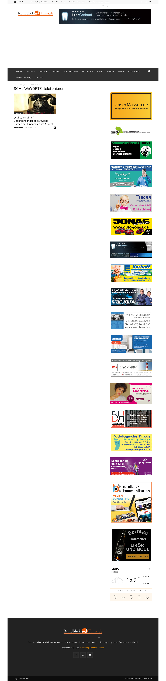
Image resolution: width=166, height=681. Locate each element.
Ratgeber (100, 71)
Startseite (19, 71)
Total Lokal (29, 71)
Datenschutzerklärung (95, 2)
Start (15, 85)
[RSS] (146, 2)
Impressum (81, 2)
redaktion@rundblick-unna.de (92, 647)
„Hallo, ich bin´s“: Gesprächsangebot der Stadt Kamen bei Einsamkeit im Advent (33, 121)
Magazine (121, 71)
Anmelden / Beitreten (59, 2)
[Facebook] (142, 2)
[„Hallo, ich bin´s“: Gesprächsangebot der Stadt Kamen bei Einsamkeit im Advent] (35, 104)
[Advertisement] (83, 49)
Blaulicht (42, 71)
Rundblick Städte (134, 71)
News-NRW (110, 71)
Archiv (107, 2)
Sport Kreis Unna (87, 71)
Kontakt (72, 2)
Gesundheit (55, 71)
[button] (149, 71)
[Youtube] (150, 2)
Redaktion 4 (18, 127)
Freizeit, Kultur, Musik (70, 71)
